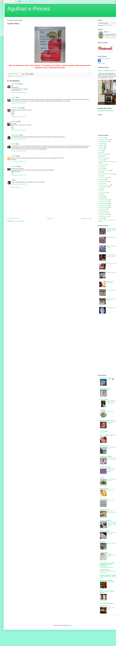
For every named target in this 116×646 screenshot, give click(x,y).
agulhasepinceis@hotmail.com (106, 110)
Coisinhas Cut (102, 164)
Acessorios (102, 137)
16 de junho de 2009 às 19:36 (18, 139)
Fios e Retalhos (104, 431)
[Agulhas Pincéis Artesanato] (99, 61)
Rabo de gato (102, 211)
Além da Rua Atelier (105, 569)
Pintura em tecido (103, 201)
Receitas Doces (103, 212)
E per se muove (104, 399)
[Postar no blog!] (27, 74)
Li (11, 180)
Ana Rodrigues (15, 83)
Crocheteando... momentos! (107, 378)
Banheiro (101, 147)
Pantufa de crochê (111, 237)
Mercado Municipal (104, 187)
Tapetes (101, 218)
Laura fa (102, 477)
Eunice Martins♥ (15, 135)
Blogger (70, 625)
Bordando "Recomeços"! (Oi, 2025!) (111, 555)
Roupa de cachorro (104, 216)
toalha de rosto (110, 500)
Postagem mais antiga (86, 218)
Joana (108, 31)
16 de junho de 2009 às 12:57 (18, 130)
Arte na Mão (14, 166)
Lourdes (13, 97)
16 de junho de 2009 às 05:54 (18, 92)
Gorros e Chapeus (103, 177)
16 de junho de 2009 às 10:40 (18, 103)
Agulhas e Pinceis (28, 9)
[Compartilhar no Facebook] (31, 74)
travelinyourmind (104, 446)
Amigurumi (102, 143)
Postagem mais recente (13, 218)
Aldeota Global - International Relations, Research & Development (107, 564)
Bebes (100, 150)
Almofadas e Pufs (103, 141)
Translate (110, 25)
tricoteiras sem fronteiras (106, 580)
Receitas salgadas (103, 214)
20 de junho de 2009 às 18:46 (18, 175)
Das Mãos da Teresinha (106, 456)
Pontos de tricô (103, 209)
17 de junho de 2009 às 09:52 (18, 151)
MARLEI (13, 144)
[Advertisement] (49, 203)
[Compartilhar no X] (29, 74)
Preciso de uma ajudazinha (110, 282)
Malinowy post (110, 411)
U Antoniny (102, 410)
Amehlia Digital (104, 552)
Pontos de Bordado (104, 203)
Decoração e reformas (19, 76)
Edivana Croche (104, 488)
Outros (100, 194)
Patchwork (101, 198)
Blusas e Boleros (103, 154)
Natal (100, 190)
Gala (108, 390)
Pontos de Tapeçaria (104, 207)
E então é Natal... (111, 581)
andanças (101, 145)
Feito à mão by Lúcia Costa (107, 603)
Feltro (100, 172)
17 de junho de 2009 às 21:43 (18, 161)
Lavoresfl (102, 541)
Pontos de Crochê (103, 205)
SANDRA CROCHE (105, 531)
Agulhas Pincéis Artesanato (104, 58)
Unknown (13, 156)
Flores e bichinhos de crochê (106, 174)
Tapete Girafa (110, 489)
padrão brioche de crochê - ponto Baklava (111, 470)
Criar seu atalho (101, 63)
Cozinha (101, 168)
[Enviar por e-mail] (26, 74)
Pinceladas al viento (105, 388)
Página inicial (50, 218)
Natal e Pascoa (103, 192)
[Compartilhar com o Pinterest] (32, 74)
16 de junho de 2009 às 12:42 (18, 116)
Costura (101, 166)
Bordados (101, 160)
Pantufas (101, 196)
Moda (100, 188)
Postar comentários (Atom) (18, 221)
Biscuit (100, 152)
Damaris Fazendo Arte (105, 520)
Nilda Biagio (14, 121)
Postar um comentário (15, 187)
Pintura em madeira (104, 199)
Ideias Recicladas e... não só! (107, 420)
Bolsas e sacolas (103, 158)
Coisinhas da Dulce (16, 108)
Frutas (100, 176)
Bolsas (101, 156)
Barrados (101, 148)
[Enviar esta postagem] (22, 73)
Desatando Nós (104, 499)
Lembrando (102, 432)
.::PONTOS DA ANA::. (105, 467)
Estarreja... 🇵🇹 (110, 379)
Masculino (101, 183)
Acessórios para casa (104, 139)
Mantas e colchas (103, 181)
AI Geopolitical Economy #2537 (106, 567)
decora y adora (104, 605)
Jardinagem (102, 179)
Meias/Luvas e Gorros (104, 185)
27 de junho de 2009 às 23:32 (18, 184)
